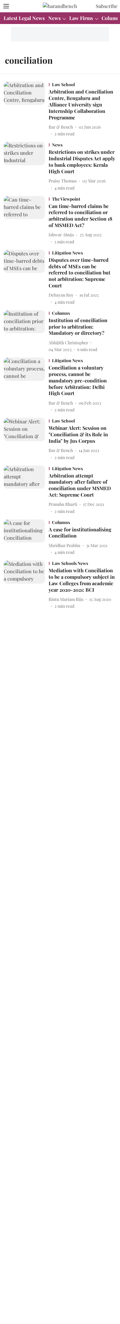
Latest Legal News (24, 18)
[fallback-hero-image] (26, 109)
